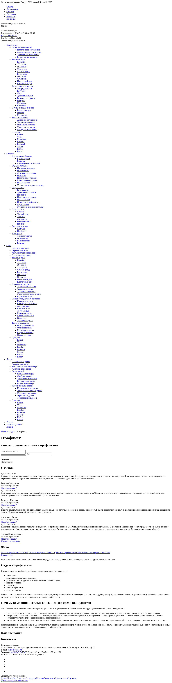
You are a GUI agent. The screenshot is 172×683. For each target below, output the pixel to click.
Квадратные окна (25, 301)
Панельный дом (24, 81)
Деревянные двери (20, 364)
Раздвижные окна (25, 332)
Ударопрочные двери (27, 393)
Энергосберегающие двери (29, 390)
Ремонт (9, 422)
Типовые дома (18, 59)
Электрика (17, 233)
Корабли (21, 62)
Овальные (21, 318)
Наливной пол (24, 221)
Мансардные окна (25, 330)
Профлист (21, 231)
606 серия (21, 76)
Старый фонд (23, 71)
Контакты (10, 19)
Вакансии (10, 16)
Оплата (9, 7)
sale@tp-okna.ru (15, 650)
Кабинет (21, 161)
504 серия (21, 67)
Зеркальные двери (25, 395)
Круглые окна (23, 308)
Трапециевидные (25, 320)
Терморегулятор (24, 236)
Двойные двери (24, 376)
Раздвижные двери (26, 383)
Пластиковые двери (21, 361)
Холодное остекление (27, 120)
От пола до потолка (26, 125)
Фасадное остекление (27, 129)
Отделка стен (18, 187)
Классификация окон (21, 284)
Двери (9, 359)
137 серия (21, 64)
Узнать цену (7, 462)
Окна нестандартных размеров (26, 299)
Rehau (20, 134)
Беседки (21, 100)
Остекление (11, 45)
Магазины (22, 115)
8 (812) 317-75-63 (19, 652)
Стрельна (21, 678)
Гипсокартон (23, 170)
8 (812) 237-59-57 (9, 35)
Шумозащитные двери (27, 388)
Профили (16, 132)
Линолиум (22, 219)
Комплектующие (14, 424)
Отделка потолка (19, 166)
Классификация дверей (22, 386)
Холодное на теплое (26, 127)
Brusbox (20, 141)
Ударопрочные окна (26, 291)
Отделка (10, 154)
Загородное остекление (22, 86)
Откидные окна (24, 328)
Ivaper (20, 151)
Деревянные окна (20, 250)
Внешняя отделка (20, 226)
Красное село (61, 678)
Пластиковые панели (27, 178)
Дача (19, 93)
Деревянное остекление (28, 54)
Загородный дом (24, 88)
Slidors (20, 146)
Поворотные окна (25, 325)
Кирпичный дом (24, 83)
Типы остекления (20, 117)
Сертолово (72, 678)
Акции (9, 427)
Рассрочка (11, 14)
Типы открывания (20, 323)
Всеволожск (49, 678)
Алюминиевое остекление (29, 52)
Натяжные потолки (26, 168)
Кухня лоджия (23, 158)
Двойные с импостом (27, 378)
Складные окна (24, 335)
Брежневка (22, 74)
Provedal (21, 144)
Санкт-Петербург (9, 678)
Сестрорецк (31, 678)
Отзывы (10, 11)
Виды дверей (18, 371)
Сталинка (21, 79)
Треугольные (23, 311)
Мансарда (21, 103)
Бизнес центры (24, 110)
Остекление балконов (22, 47)
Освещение (22, 238)
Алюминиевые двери (21, 369)
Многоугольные (24, 313)
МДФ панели (23, 204)
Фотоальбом (12, 9)
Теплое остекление (26, 122)
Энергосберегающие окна (29, 294)
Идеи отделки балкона (22, 156)
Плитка (20, 224)
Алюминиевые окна (21, 255)
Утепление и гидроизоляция (30, 185)
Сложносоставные (25, 316)
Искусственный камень (28, 202)
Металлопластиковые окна (24, 253)
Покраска (21, 175)
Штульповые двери (26, 381)
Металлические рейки (27, 180)
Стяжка (20, 212)
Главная (4, 431)
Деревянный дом (25, 96)
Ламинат (21, 216)
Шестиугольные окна (27, 303)
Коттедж (21, 91)
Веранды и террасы (26, 98)
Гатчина (40, 678)
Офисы (20, 112)
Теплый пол (22, 214)
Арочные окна (24, 306)
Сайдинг (21, 228)
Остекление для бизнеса (23, 108)
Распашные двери (25, 374)
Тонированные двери (27, 398)
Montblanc (21, 139)
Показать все (7, 555)
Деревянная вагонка (26, 173)
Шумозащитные (24, 296)
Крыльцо (21, 105)
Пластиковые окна (20, 248)
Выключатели (23, 241)
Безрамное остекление (27, 57)
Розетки (20, 243)
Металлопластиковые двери (24, 366)
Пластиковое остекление (28, 50)
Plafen (20, 149)
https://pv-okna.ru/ (9, 488)
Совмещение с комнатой (28, 163)
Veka (19, 137)
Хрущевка (22, 69)
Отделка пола (18, 209)
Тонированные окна (26, 287)
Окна (8, 245)
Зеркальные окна (25, 289)
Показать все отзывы (10, 541)
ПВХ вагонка (23, 183)
